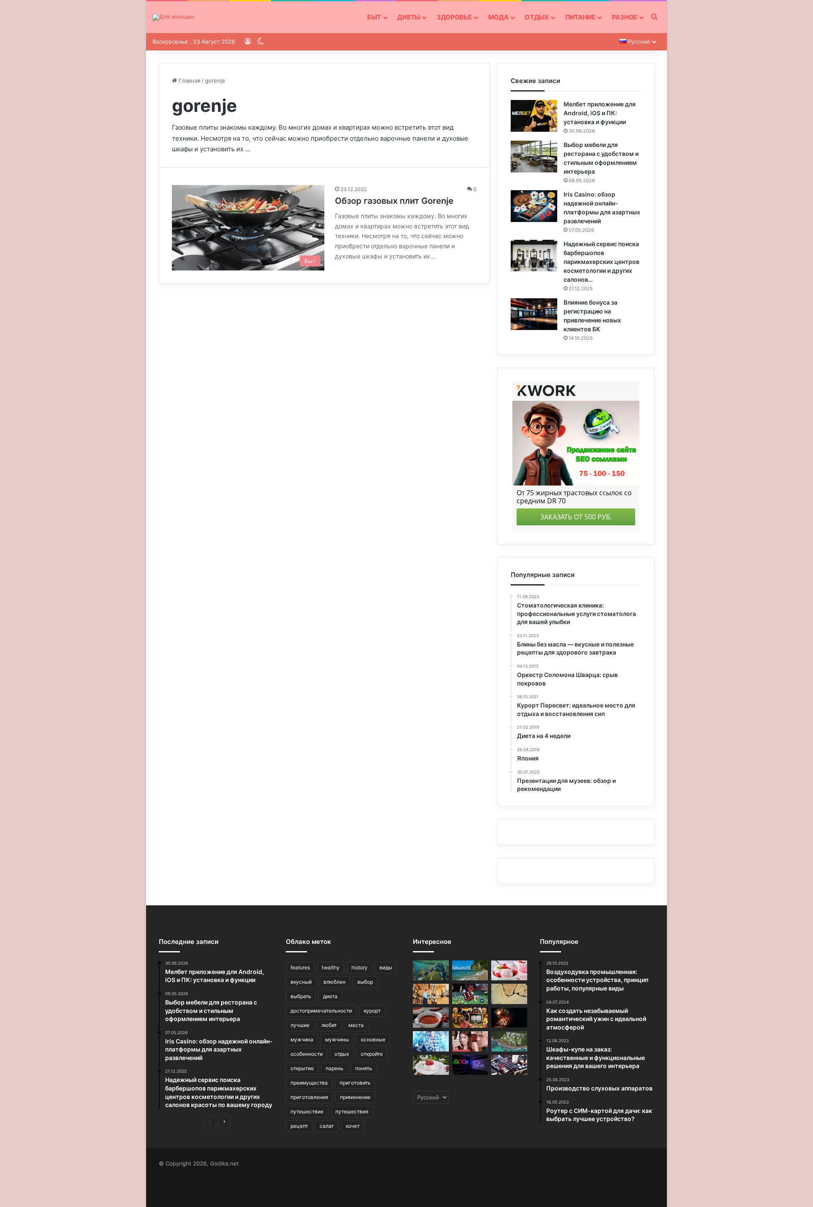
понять (363, 1068)
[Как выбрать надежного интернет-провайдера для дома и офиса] (431, 1041)
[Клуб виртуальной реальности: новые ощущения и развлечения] (470, 1065)
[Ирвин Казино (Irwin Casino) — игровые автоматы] (470, 994)
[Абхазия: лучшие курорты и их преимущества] (470, 970)
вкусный (301, 982)
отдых (342, 1054)
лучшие (300, 1025)
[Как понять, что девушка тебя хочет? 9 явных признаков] (470, 1041)
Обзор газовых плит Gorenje (394, 201)
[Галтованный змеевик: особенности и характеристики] (509, 994)
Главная (188, 80)
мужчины (337, 1039)
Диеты (408, 17)
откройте (372, 1054)
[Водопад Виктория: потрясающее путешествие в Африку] (431, 970)
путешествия (351, 1111)
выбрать (300, 996)
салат (327, 1126)
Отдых (537, 17)
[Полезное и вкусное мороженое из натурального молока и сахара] (509, 970)
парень (334, 1068)
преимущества (309, 1082)
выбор (365, 982)
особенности (306, 1054)
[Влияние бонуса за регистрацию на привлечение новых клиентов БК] (534, 314)
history (359, 967)
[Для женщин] (173, 17)
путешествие (307, 1111)
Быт (374, 17)
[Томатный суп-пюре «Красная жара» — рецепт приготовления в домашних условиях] (431, 1017)
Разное (624, 17)
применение (355, 1097)
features (300, 967)
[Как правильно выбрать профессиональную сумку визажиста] (509, 1065)
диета (330, 996)
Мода (498, 17)
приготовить (355, 1082)
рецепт (299, 1126)
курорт (372, 1010)
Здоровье (454, 17)
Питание (580, 17)
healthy (331, 967)
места (356, 1025)
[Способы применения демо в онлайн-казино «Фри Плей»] (470, 1017)
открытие (302, 1068)
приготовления (309, 1097)
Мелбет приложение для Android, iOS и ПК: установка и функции (600, 112)
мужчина (301, 1039)
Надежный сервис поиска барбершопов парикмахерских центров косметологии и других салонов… (601, 261)
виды (385, 967)
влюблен (335, 982)
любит (329, 1025)
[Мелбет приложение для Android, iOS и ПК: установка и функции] (534, 116)
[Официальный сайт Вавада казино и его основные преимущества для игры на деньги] (509, 1017)
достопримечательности (321, 1010)
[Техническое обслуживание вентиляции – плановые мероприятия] (431, 994)
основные (373, 1039)
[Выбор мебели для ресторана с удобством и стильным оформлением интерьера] (534, 156)
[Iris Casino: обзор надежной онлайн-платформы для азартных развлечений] (534, 206)
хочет (352, 1126)
